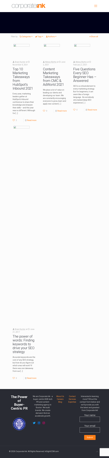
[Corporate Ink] (28, 6)
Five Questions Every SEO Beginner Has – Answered (84, 75)
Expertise (72, 402)
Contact (72, 396)
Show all (94, 36)
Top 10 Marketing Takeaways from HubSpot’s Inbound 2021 (23, 78)
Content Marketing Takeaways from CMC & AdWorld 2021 (53, 77)
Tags (39, 36)
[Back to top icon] (97, 451)
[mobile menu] (95, 6)
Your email (89, 425)
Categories (26, 36)
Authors (51, 36)
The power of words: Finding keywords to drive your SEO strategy (23, 344)
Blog (60, 402)
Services (72, 399)
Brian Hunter (20, 62)
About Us (60, 396)
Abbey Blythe (50, 62)
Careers (60, 399)
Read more (31, 120)
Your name (89, 415)
